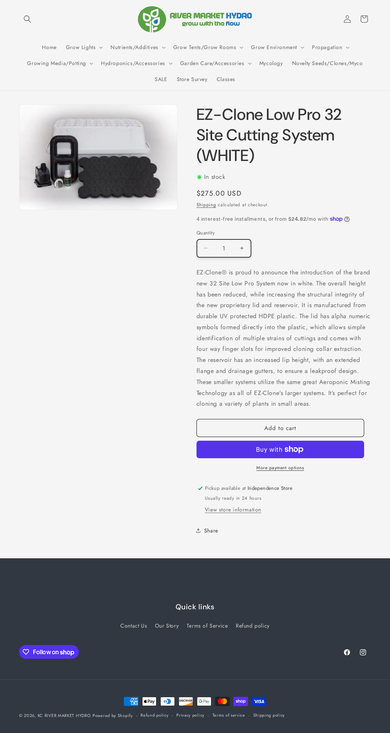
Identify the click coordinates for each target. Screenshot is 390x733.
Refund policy (253, 625)
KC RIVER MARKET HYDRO (64, 715)
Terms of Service (207, 625)
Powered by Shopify (113, 715)
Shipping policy (269, 715)
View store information (233, 509)
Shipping (206, 204)
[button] (27, 19)
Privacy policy (190, 715)
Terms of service (229, 715)
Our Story (167, 625)
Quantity (206, 232)
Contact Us (133, 625)
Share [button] (211, 530)
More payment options (280, 467)
